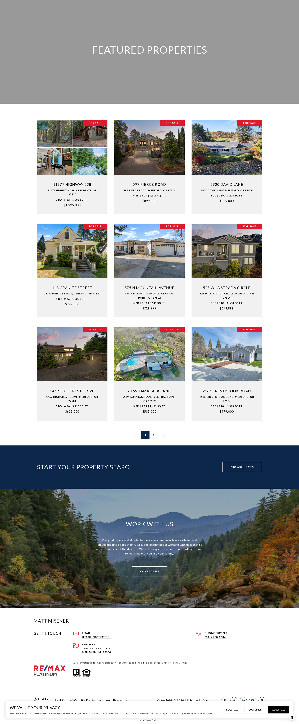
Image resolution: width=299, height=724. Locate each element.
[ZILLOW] (262, 700)
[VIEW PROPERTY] (72, 162)
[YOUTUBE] (252, 700)
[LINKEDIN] (243, 700)
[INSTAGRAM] (233, 700)
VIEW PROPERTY (72, 165)
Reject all (232, 709)
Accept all (278, 709)
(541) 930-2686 (215, 637)
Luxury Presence (114, 700)
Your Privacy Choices (149, 720)
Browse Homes (242, 467)
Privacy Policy (197, 700)
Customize (255, 709)
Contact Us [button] (149, 571)
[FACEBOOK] (224, 700)
